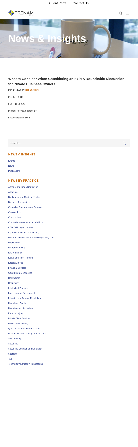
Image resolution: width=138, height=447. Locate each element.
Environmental (15, 252)
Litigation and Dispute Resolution (24, 298)
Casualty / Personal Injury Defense (25, 207)
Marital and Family (17, 303)
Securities (13, 343)
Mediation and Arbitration (20, 308)
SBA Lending (14, 338)
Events (11, 161)
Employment (14, 242)
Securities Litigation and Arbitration (25, 349)
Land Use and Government (21, 293)
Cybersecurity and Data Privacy (23, 232)
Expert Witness (15, 263)
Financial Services (17, 268)
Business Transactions (19, 202)
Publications (14, 171)
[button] (128, 13)
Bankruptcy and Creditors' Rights (24, 197)
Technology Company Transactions (25, 364)
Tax (10, 359)
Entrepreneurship (16, 247)
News (11, 166)
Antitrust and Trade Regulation (23, 187)
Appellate (13, 192)
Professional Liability (18, 323)
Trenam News (32, 90)
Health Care (14, 278)
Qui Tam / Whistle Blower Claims (24, 328)
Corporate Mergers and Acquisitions (25, 222)
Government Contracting (20, 273)
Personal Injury (15, 313)
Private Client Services (19, 318)
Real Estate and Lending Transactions (27, 333)
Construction (14, 217)
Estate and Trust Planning (20, 258)
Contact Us (81, 3)
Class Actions (14, 212)
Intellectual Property (18, 288)
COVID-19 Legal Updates (20, 227)
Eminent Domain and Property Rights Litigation (31, 237)
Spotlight (12, 354)
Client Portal (58, 3)
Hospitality (13, 283)
